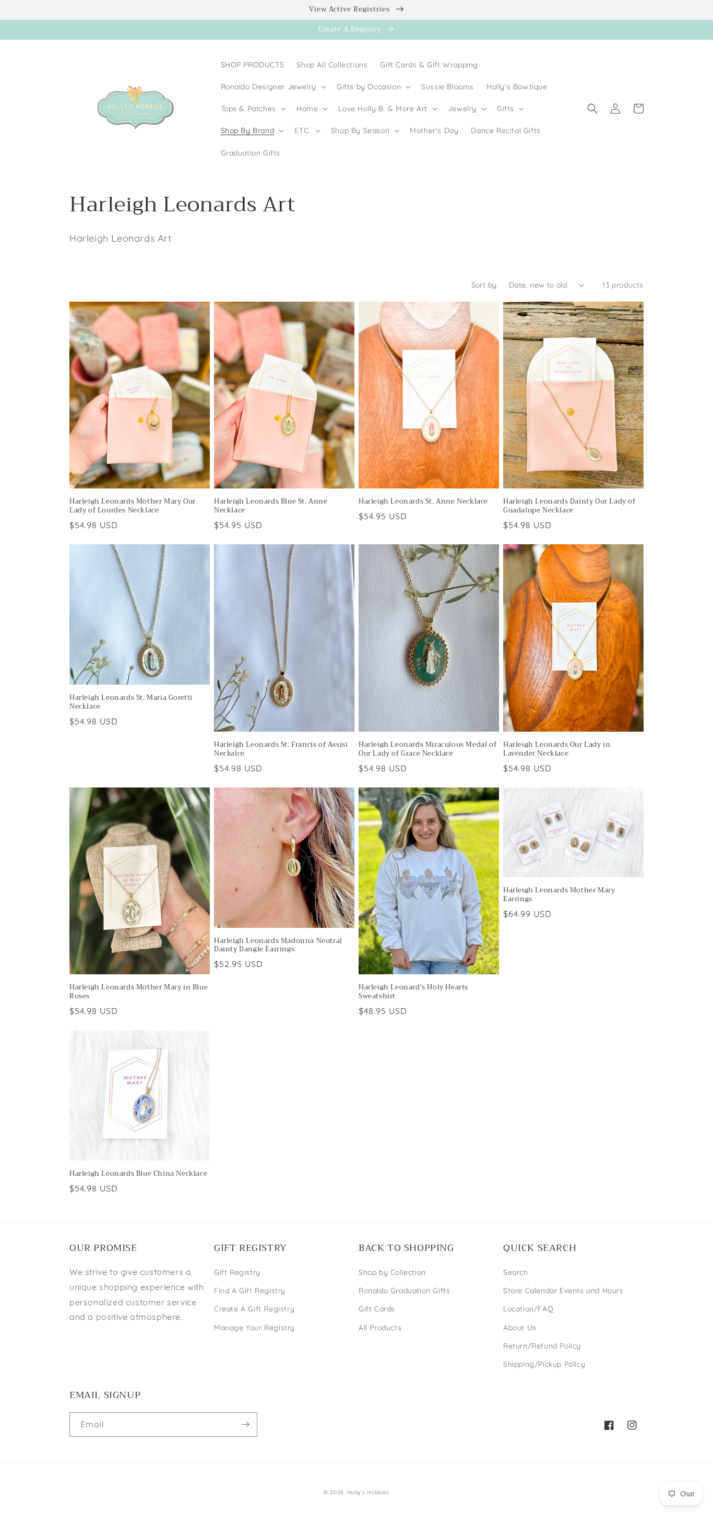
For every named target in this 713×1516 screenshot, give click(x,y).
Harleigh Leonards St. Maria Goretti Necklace (131, 702)
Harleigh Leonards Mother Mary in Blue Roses (138, 992)
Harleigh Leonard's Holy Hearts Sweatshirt (413, 992)
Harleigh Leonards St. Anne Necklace (423, 501)
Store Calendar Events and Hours (563, 1290)
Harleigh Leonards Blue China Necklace (138, 1173)
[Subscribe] (245, 1424)
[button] (272, 87)
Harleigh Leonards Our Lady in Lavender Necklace (556, 749)
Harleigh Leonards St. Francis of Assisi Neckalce (281, 749)
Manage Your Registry (254, 1327)
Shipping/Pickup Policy (544, 1364)
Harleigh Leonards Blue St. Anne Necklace (271, 506)
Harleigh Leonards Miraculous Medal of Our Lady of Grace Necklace (427, 749)
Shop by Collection (392, 1272)
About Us (520, 1327)
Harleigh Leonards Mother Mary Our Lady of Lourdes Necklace (132, 506)
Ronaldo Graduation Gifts (404, 1290)
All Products (380, 1327)
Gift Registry (237, 1272)
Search (515, 1272)
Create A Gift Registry (254, 1309)
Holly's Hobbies (368, 1492)
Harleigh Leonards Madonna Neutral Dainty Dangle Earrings (278, 945)
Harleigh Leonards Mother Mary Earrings (559, 895)
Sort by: (484, 285)
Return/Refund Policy (542, 1346)
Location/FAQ (528, 1309)
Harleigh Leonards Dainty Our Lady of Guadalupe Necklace (569, 506)
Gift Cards (377, 1309)
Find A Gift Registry (250, 1290)
